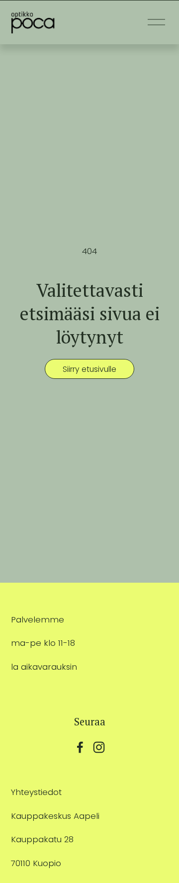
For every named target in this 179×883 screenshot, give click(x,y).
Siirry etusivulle (89, 369)
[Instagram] (99, 747)
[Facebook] (80, 747)
